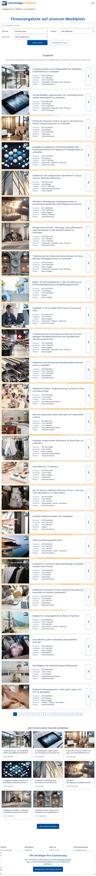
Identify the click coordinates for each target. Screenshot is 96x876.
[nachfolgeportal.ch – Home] (45, 3)
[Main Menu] (91, 3)
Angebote (28, 850)
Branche (5, 31)
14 (72, 714)
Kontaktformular (80, 850)
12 (63, 714)
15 (76, 714)
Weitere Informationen (88, 76)
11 (59, 714)
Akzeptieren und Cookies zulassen (48, 869)
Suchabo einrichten (59, 43)
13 (68, 714)
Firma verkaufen (6, 850)
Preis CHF (6, 37)
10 (55, 714)
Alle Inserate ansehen (48, 826)
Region (53, 31)
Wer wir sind (54, 850)
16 (81, 714)
